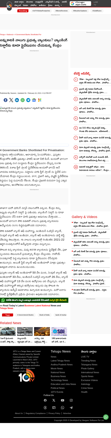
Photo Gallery (87, 368)
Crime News (87, 388)
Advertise (67, 413)
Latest (38, 305)
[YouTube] (63, 400)
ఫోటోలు (33, 5)
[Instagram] (72, 400)
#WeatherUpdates (80, 11)
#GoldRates (97, 11)
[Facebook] (6, 100)
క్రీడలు (50, 5)
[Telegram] (72, 407)
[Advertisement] (55, 22)
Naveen (14, 93)
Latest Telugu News (60, 361)
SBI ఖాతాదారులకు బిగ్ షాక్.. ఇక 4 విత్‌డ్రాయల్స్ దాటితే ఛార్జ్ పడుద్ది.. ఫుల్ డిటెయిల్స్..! (59, 340)
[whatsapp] (23, 100)
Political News (58, 388)
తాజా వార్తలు (19, 2)
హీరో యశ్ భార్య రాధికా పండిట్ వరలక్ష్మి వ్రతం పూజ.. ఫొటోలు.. (89, 272)
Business (29, 305)
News (53, 357)
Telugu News (6, 308)
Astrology (85, 384)
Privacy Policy (54, 413)
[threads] (46, 407)
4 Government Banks (25, 315)
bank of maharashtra (64, 315)
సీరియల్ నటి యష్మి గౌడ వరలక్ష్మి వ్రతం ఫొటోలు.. (89, 263)
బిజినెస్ (64, 2)
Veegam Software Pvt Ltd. (93, 420)
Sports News (87, 376)
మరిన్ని (57, 5)
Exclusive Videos (89, 380)
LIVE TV (96, 3)
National (10, 35)
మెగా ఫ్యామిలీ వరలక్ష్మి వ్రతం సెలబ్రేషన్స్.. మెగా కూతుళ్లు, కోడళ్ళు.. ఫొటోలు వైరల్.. (89, 282)
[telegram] (28, 100)
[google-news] (34, 100)
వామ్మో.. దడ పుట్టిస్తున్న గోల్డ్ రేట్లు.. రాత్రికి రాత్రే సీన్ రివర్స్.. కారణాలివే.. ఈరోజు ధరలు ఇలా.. (42, 340)
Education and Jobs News (63, 384)
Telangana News (89, 364)
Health (84, 392)
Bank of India (45, 315)
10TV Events (57, 392)
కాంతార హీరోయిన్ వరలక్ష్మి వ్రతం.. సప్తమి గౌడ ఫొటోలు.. (90, 291)
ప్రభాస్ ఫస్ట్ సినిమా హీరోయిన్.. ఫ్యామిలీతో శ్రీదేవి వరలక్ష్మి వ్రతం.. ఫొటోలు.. (90, 234)
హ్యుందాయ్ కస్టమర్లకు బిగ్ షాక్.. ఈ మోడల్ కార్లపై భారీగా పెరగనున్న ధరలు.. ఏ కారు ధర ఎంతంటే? (24, 340)
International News (90, 372)
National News (58, 372)
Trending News (88, 361)
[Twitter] (11, 100)
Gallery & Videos (84, 217)
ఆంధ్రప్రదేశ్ (39, 2)
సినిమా (25, 5)
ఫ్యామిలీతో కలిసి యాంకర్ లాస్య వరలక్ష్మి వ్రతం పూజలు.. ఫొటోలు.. (92, 243)
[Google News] (54, 407)
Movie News (57, 368)
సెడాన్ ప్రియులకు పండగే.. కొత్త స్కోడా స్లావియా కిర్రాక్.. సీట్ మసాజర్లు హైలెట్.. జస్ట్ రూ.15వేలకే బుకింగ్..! (8, 340)
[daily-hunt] (40, 100)
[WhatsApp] (63, 407)
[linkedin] (17, 100)
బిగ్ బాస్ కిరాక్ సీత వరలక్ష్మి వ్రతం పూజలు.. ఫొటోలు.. (91, 253)
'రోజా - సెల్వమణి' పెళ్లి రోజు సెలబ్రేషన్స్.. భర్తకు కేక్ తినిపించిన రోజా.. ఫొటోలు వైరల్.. (91, 224)
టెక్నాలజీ (17, 5)
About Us (19, 413)
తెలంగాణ (29, 2)
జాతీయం (42, 5)
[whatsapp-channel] (34, 300)
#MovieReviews (62, 11)
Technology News (59, 380)
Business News (58, 376)
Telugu (2, 35)
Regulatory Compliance (36, 413)
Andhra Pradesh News (62, 364)
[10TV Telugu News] (9, 7)
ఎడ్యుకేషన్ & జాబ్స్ (52, 2)
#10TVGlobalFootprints (41, 11)
